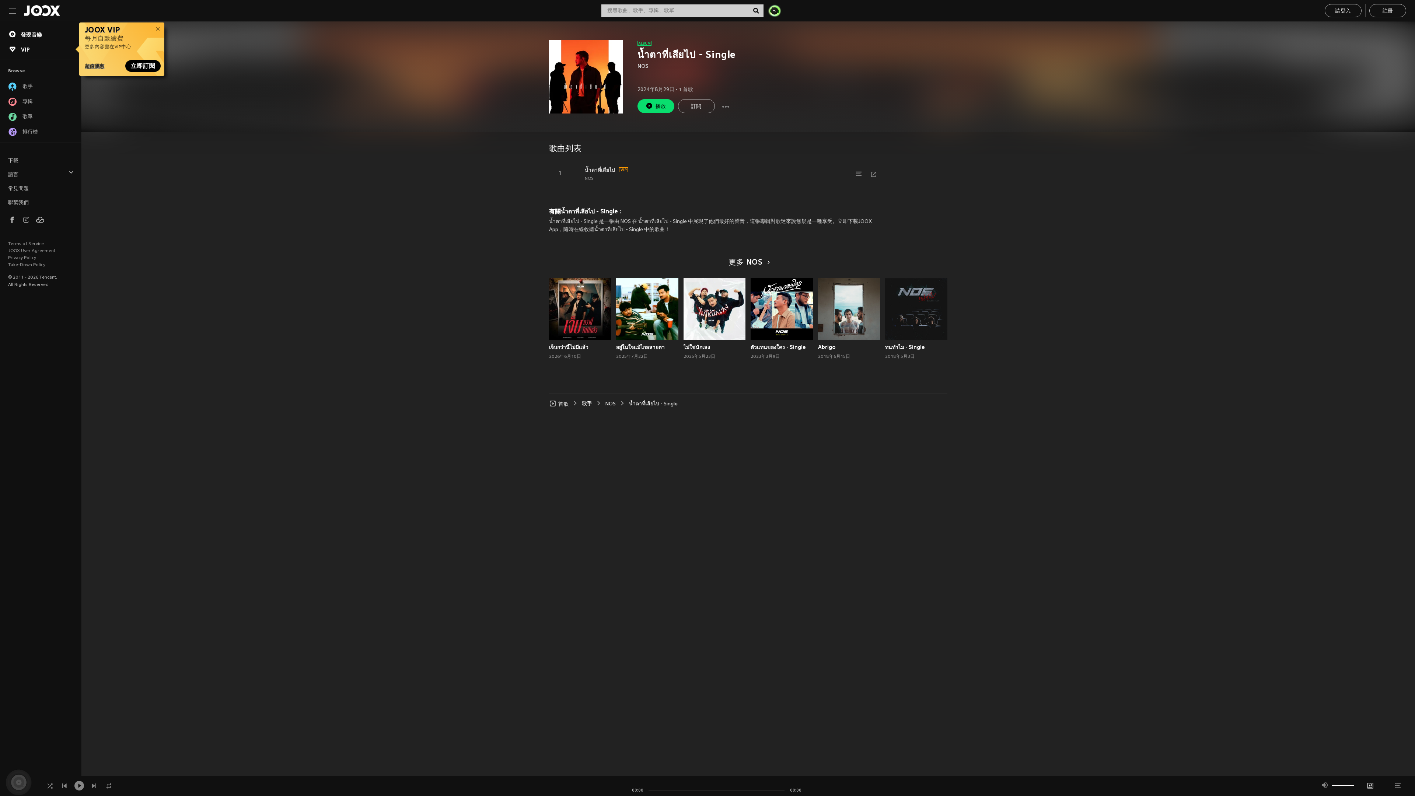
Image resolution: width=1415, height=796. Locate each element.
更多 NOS (746, 263)
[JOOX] (42, 10)
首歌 (563, 404)
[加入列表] (859, 174)
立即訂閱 (143, 66)
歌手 (587, 404)
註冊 (1388, 11)
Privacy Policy (22, 258)
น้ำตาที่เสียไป (600, 170)
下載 (13, 161)
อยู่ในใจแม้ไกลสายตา (640, 347)
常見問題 (18, 189)
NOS (643, 66)
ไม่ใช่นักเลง (697, 347)
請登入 (1343, 11)
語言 (13, 175)
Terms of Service (26, 244)
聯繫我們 (18, 203)
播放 (661, 106)
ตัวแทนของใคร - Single (778, 347)
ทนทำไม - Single (905, 347)
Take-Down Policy (26, 265)
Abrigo (827, 347)
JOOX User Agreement (31, 251)
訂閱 (696, 106)
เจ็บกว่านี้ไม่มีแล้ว (568, 347)
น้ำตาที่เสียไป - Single (653, 404)
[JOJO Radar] (774, 10)
